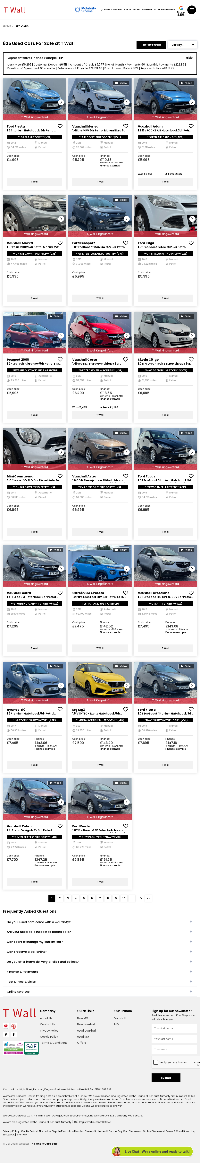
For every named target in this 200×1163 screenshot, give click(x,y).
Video (123, 83)
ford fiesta (16, 126)
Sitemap (21, 1134)
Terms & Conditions (53, 1043)
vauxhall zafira (19, 826)
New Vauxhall (86, 1024)
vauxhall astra (84, 476)
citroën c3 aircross (88, 593)
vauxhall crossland (154, 593)
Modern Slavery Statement (91, 1131)
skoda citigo (148, 359)
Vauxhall (120, 1018)
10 (123, 898)
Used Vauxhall (86, 1031)
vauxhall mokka (20, 243)
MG (116, 1024)
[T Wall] (14, 10)
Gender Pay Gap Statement (125, 1131)
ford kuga (146, 243)
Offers (81, 1043)
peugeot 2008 (18, 359)
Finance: (105, 156)
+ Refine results (151, 44)
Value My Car (132, 10)
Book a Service (113, 10)
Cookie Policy (49, 1037)
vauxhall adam (150, 126)
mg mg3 (78, 709)
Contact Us (149, 10)
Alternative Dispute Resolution (56, 1131)
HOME (7, 26)
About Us (46, 1018)
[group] (34, 99)
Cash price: (13, 156)
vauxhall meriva (85, 126)
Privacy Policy (49, 1031)
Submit (166, 1078)
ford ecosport (83, 243)
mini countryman (21, 476)
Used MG (83, 1037)
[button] (61, 102)
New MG (82, 1018)
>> (148, 898)
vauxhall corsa (84, 359)
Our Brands (168, 10)
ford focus (146, 476)
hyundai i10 (16, 709)
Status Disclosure (153, 1131)
